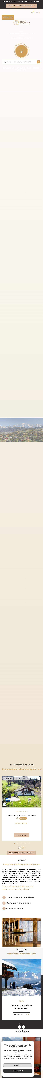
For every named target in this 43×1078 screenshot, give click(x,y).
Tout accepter (17, 1071)
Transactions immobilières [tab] (20, 897)
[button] (23, 847)
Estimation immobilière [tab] (18, 903)
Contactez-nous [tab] (14, 908)
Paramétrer (18, 1065)
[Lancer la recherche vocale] (22, 51)
